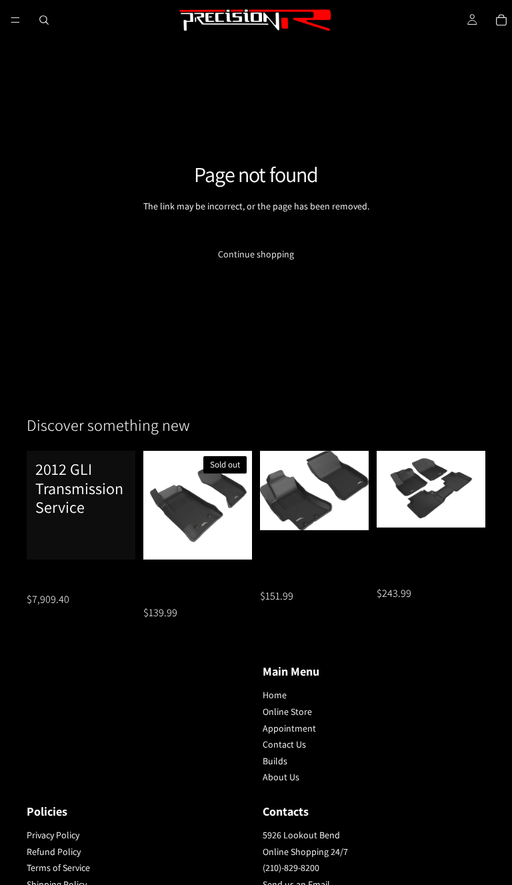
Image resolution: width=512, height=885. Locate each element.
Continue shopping (256, 254)
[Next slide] (237, 505)
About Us (281, 777)
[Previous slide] (158, 505)
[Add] (115, 539)
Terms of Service (58, 868)
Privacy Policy (53, 835)
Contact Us (284, 744)
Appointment (289, 728)
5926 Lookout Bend (301, 835)
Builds (275, 761)
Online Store (287, 712)
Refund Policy (54, 852)
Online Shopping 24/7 (305, 852)
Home (275, 695)
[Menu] (15, 20)
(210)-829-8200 (291, 868)
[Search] (44, 20)
